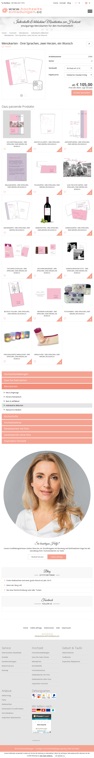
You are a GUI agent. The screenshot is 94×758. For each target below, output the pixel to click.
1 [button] (21, 95)
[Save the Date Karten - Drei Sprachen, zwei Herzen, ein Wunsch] (77, 167)
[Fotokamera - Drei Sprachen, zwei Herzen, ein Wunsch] (77, 294)
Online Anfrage (57, 557)
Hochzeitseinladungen (16, 374)
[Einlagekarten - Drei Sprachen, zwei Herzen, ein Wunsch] (17, 167)
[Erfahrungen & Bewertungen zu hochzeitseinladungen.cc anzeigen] (41, 726)
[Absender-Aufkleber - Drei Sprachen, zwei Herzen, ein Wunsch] (47, 294)
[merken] (6, 46)
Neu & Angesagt (12, 392)
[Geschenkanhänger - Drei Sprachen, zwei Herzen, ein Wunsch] (47, 251)
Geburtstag (6, 695)
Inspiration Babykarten (71, 661)
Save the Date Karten (15, 380)
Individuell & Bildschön (14, 405)
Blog (69, 3)
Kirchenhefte (11, 416)
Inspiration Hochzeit (15, 440)
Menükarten (11, 386)
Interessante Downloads (11, 652)
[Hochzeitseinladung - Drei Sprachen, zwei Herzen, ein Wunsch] (17, 124)
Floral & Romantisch (13, 397)
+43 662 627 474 (14, 3)
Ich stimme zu (60, 756)
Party (4, 700)
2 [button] (25, 95)
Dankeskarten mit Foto (16, 428)
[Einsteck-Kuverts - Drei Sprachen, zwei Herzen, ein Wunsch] (47, 124)
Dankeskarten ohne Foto (17, 434)
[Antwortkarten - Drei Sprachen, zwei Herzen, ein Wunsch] (77, 124)
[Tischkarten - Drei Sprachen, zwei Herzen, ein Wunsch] (47, 167)
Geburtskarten (68, 652)
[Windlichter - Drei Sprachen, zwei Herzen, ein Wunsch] (47, 337)
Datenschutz (49, 628)
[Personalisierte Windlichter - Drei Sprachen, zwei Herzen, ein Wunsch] (17, 337)
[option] (23, 71)
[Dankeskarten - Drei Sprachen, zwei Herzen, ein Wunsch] (77, 210)
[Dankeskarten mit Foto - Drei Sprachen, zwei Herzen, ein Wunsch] (77, 251)
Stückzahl (53, 68)
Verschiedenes (7, 713)
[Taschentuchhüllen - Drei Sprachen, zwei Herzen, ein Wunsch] (17, 251)
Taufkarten (66, 657)
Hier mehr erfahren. (46, 756)
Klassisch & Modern (13, 410)
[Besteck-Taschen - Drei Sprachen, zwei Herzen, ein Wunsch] (17, 294)
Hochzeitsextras (12, 422)
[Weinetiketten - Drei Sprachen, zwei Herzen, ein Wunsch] (47, 210)
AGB (58, 628)
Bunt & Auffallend (12, 401)
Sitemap (5, 670)
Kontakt (63, 3)
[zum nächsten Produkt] (89, 43)
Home (55, 3)
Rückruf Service (37, 557)
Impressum (66, 628)
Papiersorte (54, 74)
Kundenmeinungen (9, 661)
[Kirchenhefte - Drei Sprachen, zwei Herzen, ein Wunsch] (17, 210)
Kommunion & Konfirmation (12, 708)
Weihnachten (7, 704)
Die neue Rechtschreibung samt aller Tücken (23, 590)
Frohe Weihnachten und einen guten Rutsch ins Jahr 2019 (28, 580)
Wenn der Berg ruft (14, 585)
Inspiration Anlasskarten (11, 717)
